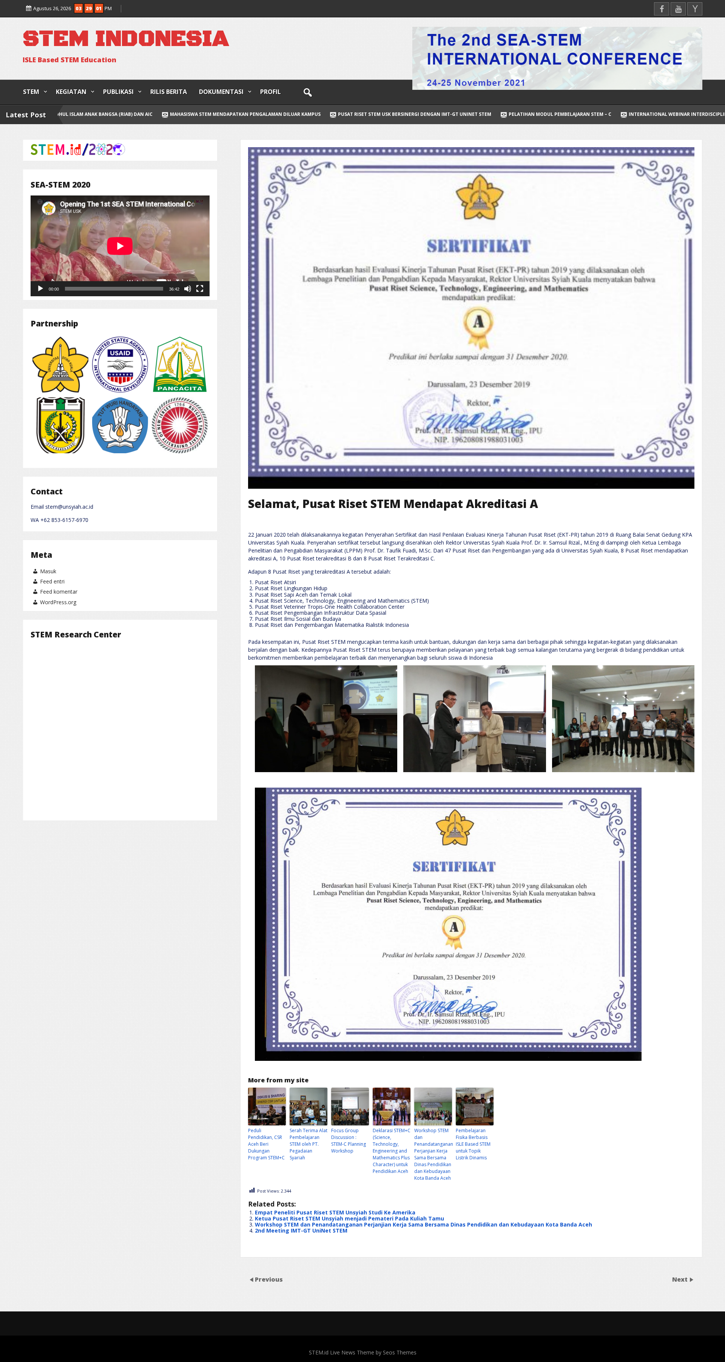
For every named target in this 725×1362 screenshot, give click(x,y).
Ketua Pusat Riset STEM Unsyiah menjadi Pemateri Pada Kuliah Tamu (349, 1218)
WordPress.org (58, 602)
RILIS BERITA (168, 92)
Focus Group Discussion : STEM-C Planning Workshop (348, 1140)
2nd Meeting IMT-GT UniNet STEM (301, 1230)
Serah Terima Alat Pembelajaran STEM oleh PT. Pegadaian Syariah (308, 1144)
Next (680, 1279)
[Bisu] (187, 288)
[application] (120, 245)
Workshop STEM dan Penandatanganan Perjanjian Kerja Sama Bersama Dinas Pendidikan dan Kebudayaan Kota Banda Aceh (433, 1154)
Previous (269, 1279)
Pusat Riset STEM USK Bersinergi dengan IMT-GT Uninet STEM (232, 114)
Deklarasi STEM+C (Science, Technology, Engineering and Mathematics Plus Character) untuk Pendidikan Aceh (391, 1150)
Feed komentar (58, 591)
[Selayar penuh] (200, 288)
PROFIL (270, 92)
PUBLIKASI (118, 92)
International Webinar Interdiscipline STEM (504, 114)
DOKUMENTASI (221, 92)
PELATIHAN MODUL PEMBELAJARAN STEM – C (377, 114)
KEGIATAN (71, 92)
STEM (31, 92)
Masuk (48, 571)
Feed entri (52, 581)
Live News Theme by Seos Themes (373, 1352)
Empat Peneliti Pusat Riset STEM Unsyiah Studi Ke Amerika (335, 1212)
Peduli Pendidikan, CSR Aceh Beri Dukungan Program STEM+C (266, 1144)
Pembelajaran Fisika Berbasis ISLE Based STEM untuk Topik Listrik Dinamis (473, 1144)
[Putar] (40, 288)
